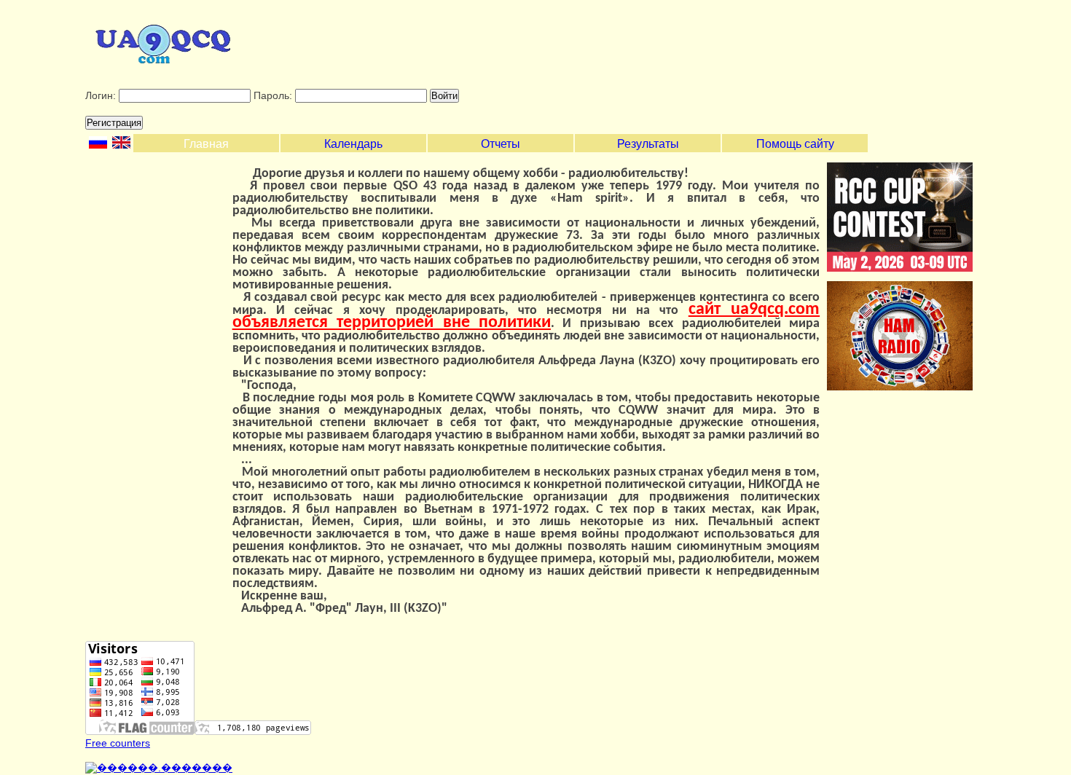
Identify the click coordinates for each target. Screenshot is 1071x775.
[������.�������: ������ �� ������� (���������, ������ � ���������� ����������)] (158, 768)
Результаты (648, 144)
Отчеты (500, 144)
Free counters (117, 743)
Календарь (353, 144)
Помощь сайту (795, 144)
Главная (206, 144)
